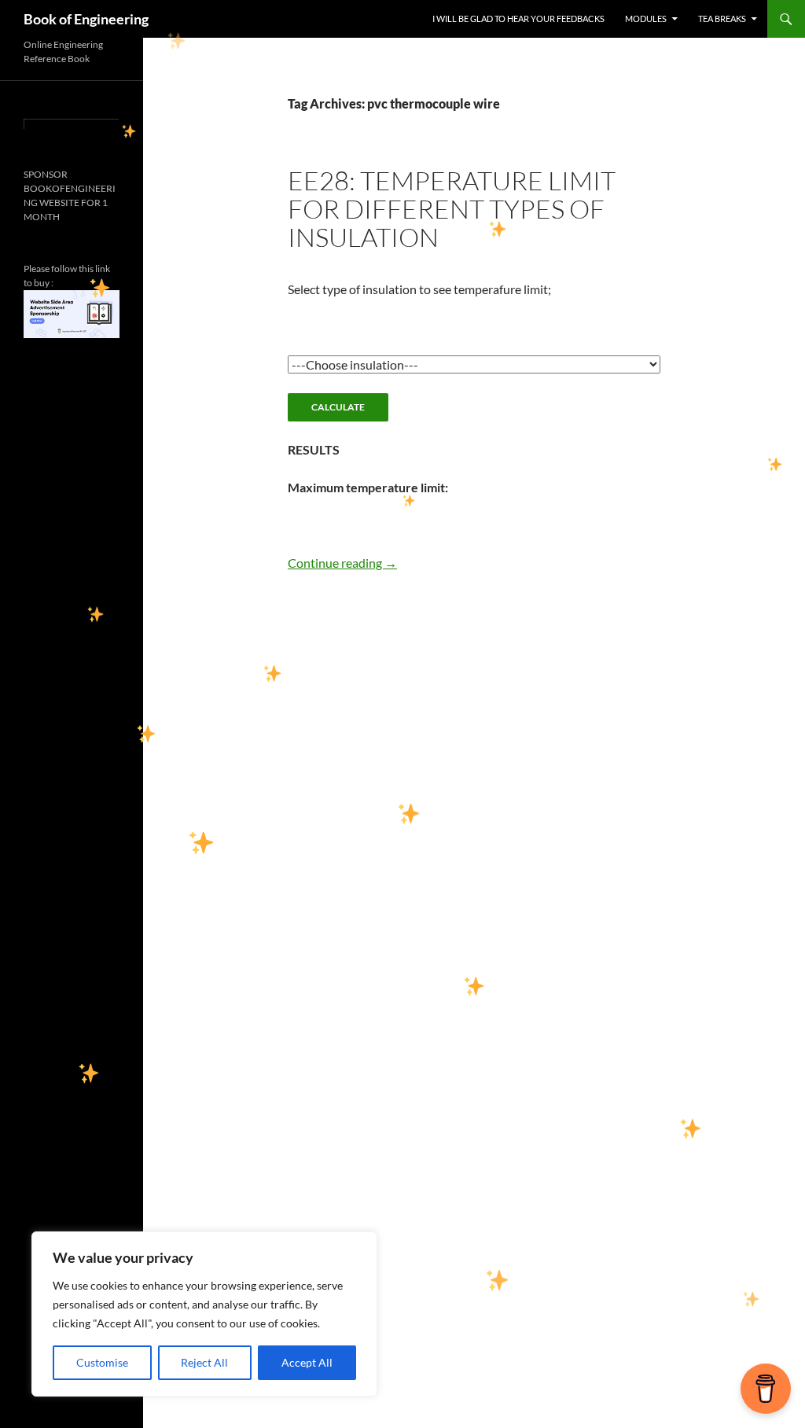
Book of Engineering (86, 19)
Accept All (307, 1362)
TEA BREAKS (722, 18)
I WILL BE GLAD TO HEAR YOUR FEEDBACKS (518, 18)
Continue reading (342, 562)
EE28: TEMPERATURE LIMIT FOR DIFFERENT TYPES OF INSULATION (452, 208)
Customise (102, 1362)
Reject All (204, 1362)
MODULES (646, 18)
